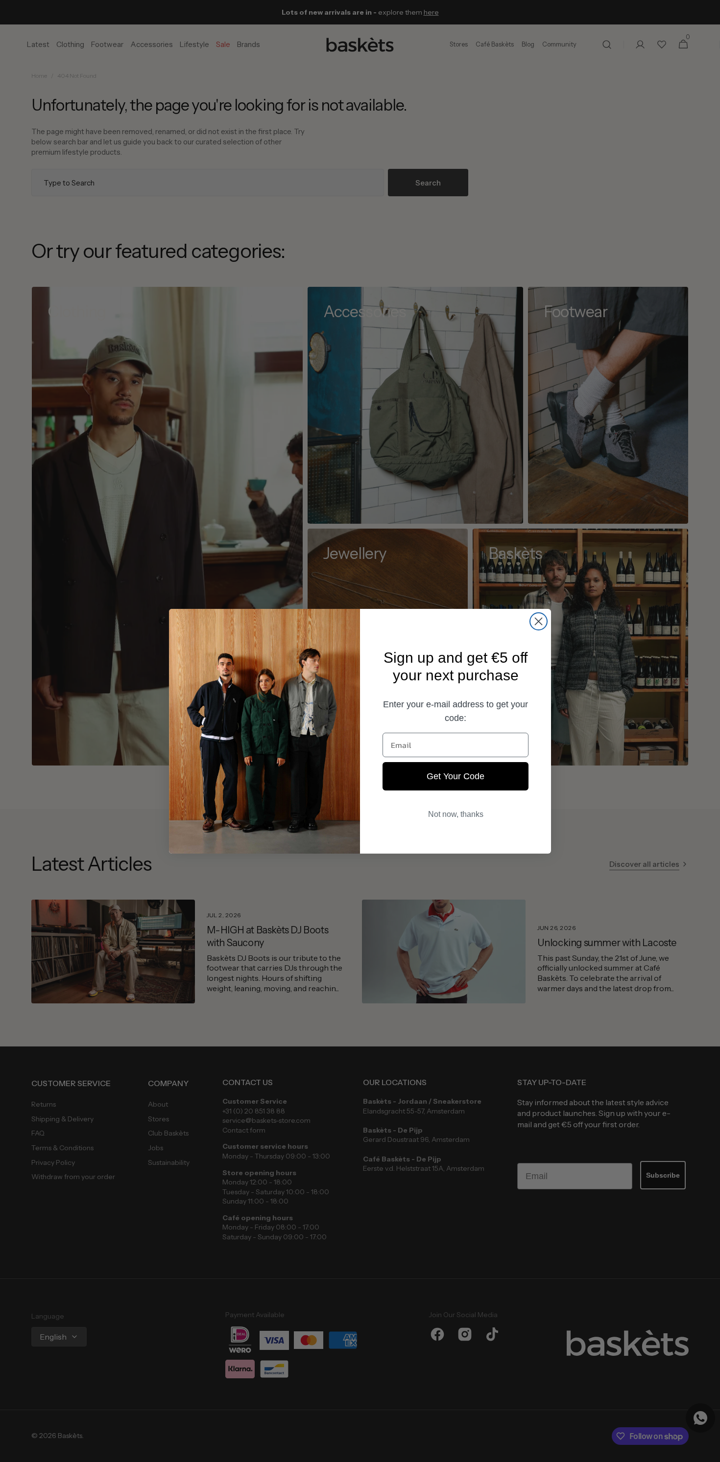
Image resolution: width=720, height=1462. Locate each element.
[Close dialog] (538, 621)
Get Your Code (455, 776)
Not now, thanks (455, 814)
